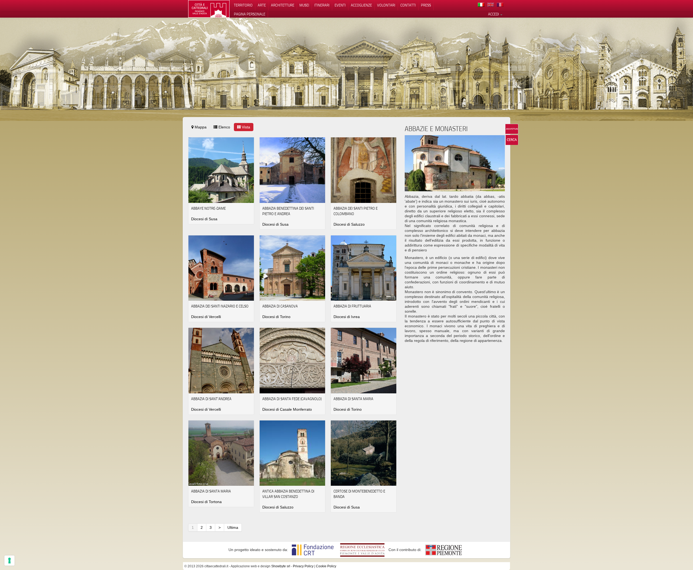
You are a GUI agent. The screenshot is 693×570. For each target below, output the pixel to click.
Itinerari (321, 5)
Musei (304, 5)
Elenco (223, 127)
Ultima (232, 527)
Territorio (243, 5)
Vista (245, 127)
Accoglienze (361, 5)
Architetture (282, 5)
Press (426, 5)
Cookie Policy (326, 566)
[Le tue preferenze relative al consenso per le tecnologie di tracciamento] (9, 560)
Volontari (386, 5)
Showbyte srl (280, 566)
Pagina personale (249, 14)
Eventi (340, 5)
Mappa (200, 127)
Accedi (494, 14)
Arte (262, 5)
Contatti (408, 5)
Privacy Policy (303, 566)
